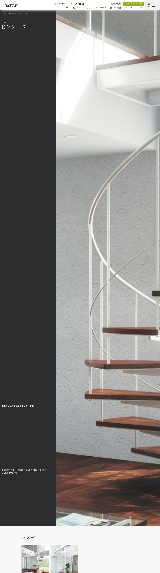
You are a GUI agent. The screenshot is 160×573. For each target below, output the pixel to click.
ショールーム (131, 8)
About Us (65, 8)
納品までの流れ (116, 8)
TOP (3, 13)
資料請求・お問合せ (135, 4)
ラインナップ (87, 8)
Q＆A (142, 8)
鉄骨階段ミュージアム (65, 4)
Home (56, 8)
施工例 (75, 8)
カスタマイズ (101, 8)
